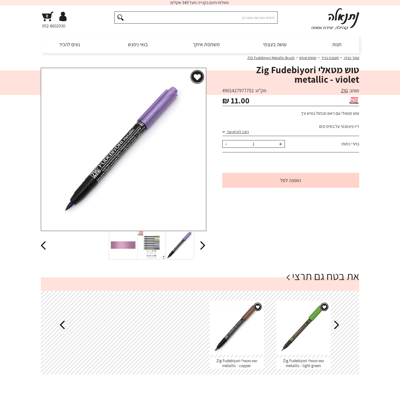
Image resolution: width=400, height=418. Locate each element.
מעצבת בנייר (330, 57)
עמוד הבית (351, 57)
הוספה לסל (290, 180)
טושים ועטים (307, 57)
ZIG (344, 90)
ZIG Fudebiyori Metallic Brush (271, 57)
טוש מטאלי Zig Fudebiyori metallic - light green (303, 363)
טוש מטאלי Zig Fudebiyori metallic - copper (236, 363)
